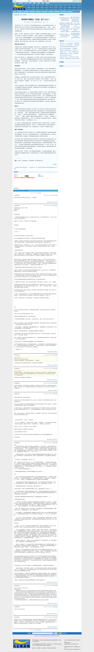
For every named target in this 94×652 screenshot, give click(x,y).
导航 (43, 3)
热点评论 (57, 11)
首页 (21, 14)
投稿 (76, 1)
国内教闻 (26, 11)
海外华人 (38, 11)
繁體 (74, 1)
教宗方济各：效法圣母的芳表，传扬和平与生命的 (69, 58)
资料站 (47, 3)
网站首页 (36, 635)
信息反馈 (53, 635)
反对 (54, 202)
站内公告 (69, 11)
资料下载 (21, 3)
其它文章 (63, 11)
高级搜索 (64, 633)
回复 (48, 202)
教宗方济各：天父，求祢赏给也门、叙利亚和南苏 (69, 43)
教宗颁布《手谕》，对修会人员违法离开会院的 (69, 51)
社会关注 (44, 11)
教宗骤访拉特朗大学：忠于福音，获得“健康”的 (69, 53)
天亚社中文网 (37, 22)
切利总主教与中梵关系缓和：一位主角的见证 (25, 167)
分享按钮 (54, 164)
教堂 (34, 3)
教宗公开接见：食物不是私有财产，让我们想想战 (69, 45)
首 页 (14, 11)
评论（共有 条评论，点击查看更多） (21, 190)
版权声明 (44, 635)
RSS (78, 1)
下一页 (36, 192)
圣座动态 (32, 11)
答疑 (15, 3)
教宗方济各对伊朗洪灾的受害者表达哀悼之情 (69, 46)
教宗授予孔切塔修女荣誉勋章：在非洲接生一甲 (69, 50)
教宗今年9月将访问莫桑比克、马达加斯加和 (68, 48)
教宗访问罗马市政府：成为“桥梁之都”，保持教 (69, 56)
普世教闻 (19, 11)
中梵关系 (51, 11)
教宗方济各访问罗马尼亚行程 (65, 55)
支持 (50, 202)
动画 (39, 3)
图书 (30, 3)
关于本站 (40, 635)
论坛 (26, 3)
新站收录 (57, 635)
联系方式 (49, 635)
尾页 (40, 192)
